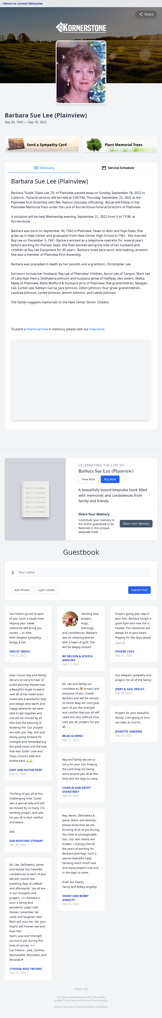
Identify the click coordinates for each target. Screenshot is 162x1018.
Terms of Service (92, 1000)
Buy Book (110, 479)
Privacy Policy (69, 1000)
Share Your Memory (136, 523)
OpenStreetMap (85, 1006)
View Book (88, 479)
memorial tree (37, 329)
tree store (96, 329)
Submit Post (139, 590)
